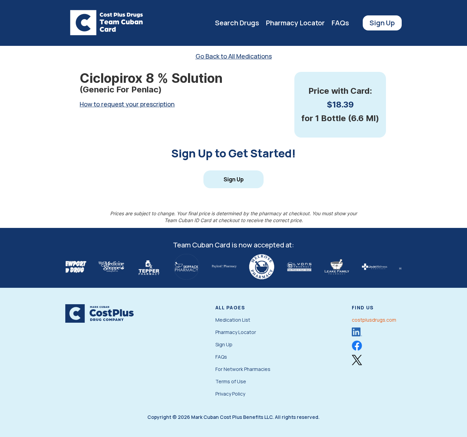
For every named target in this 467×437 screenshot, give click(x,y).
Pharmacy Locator (295, 22)
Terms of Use (230, 381)
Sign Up (382, 22)
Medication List (232, 320)
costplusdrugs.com (374, 320)
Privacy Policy (230, 393)
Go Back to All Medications (234, 56)
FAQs (340, 22)
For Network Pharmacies (242, 369)
